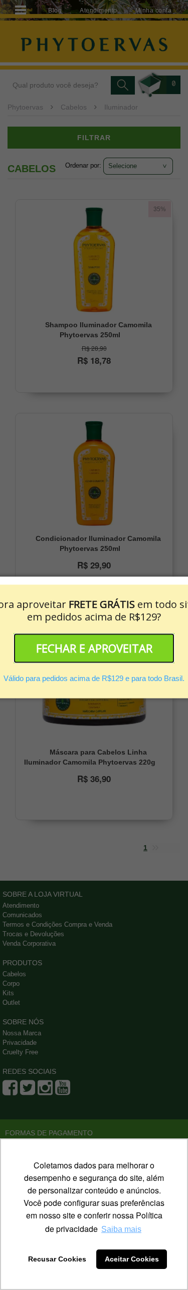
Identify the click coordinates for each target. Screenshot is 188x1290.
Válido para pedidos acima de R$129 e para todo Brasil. (94, 679)
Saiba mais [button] (121, 1229)
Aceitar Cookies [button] (132, 1259)
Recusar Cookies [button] (57, 1259)
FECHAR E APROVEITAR (94, 648)
